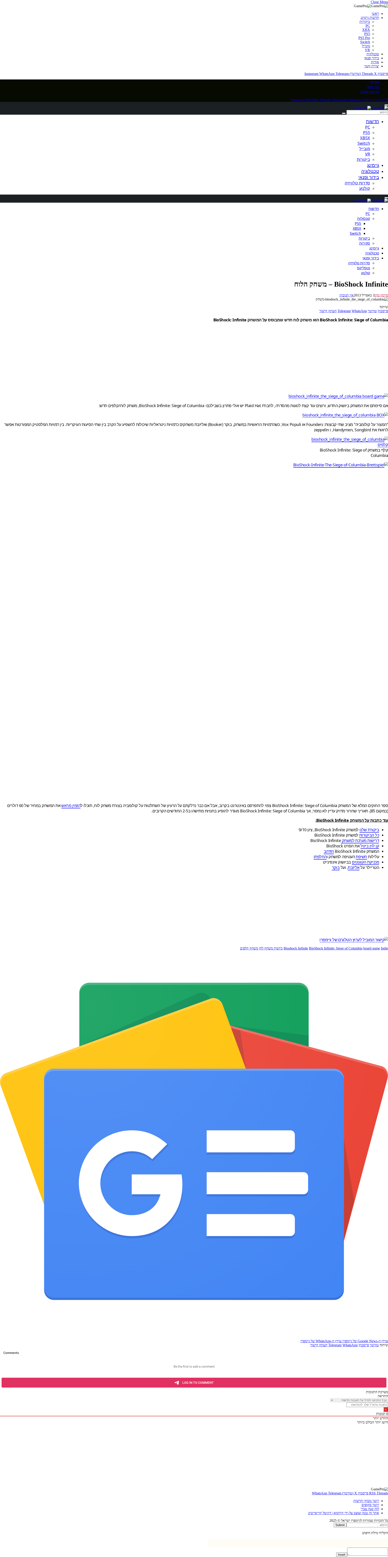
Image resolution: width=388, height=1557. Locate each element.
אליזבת (353, 867)
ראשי (375, 13)
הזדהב (329, 851)
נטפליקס (363, 267)
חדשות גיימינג (370, 18)
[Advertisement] (253, 358)
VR (367, 50)
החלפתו (320, 856)
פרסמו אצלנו (369, 91)
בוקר (336, 867)
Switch (365, 42)
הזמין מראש (70, 805)
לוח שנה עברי (370, 1509)
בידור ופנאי (371, 58)
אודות (375, 62)
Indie (384, 948)
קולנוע (364, 188)
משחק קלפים (249, 948)
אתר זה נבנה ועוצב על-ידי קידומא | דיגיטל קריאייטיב (343, 1513)
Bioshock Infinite (296, 948)
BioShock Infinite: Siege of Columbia (335, 948)
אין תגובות (347, 295)
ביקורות (364, 22)
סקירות (364, 243)
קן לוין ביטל (369, 846)
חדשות (372, 121)
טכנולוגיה (372, 54)
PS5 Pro (364, 38)
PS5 (367, 34)
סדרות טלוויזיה (357, 183)
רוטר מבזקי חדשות (366, 1501)
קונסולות (363, 218)
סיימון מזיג (381, 295)
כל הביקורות (369, 835)
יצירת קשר (371, 66)
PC (368, 26)
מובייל (366, 46)
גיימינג (373, 165)
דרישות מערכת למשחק (360, 840)
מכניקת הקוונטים (365, 862)
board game (371, 948)
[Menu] (386, 105)
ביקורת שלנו (369, 829)
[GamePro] (371, 108)
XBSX (365, 137)
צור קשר (372, 86)
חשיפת (361, 856)
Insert (341, 1554)
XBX (366, 30)
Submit (340, 1525)
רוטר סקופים (370, 1505)
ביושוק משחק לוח (271, 948)
